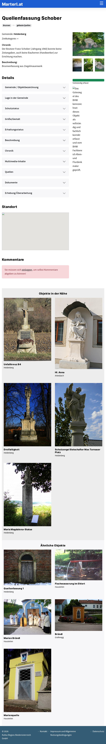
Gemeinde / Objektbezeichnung (21, 87)
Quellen (9, 172)
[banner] (12, 4)
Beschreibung (12, 140)
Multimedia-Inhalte (15, 161)
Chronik (9, 151)
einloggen (27, 269)
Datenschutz (98, 731)
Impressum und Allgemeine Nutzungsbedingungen (63, 733)
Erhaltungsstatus (14, 129)
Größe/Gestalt (12, 119)
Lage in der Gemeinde (16, 98)
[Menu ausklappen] (101, 4)
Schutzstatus (12, 108)
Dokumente (11, 182)
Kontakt (43, 731)
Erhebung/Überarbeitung (18, 193)
